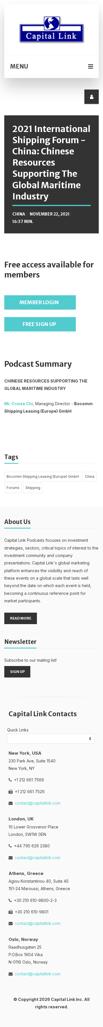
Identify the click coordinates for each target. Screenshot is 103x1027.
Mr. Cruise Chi (18, 403)
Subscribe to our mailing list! (30, 660)
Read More (20, 618)
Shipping (32, 488)
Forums (13, 488)
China (18, 214)
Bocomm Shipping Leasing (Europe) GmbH (43, 476)
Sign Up (17, 671)
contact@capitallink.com (37, 803)
